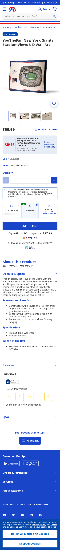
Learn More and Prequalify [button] (49, 144)
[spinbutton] (30, 180)
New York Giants (37, 27)
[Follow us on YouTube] (22, 515)
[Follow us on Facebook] (4, 515)
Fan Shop (18, 27)
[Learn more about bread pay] (30, 248)
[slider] (30, 78)
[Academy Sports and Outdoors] (12, 9)
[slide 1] (13, 116)
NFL (26, 27)
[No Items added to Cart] (54, 9)
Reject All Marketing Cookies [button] (30, 534)
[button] (50, 144)
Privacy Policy (39, 524)
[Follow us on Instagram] (31, 515)
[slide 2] (24, 116)
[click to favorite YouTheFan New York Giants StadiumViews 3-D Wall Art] (53, 103)
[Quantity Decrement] (6, 180)
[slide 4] (47, 116)
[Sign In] (39, 9)
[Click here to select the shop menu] (4, 9)
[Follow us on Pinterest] (40, 515)
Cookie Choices (48, 527)
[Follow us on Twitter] (13, 515)
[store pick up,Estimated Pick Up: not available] (11, 210)
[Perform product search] (54, 16)
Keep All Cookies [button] (30, 543)
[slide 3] (36, 116)
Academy (7, 27)
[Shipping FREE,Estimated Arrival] (30, 210)
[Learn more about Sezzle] (30, 238)
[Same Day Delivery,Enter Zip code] (48, 210)
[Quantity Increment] (54, 180)
